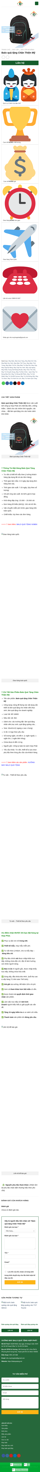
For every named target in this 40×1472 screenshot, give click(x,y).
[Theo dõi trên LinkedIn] (15, 1455)
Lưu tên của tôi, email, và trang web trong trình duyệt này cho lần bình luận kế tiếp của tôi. (20, 1275)
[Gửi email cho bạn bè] (15, 383)
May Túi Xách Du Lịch (14, 378)
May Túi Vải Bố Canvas (12, 376)
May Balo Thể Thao (20, 363)
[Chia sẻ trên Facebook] (7, 383)
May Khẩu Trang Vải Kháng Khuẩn (12, 369)
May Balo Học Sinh (7, 363)
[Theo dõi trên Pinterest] (11, 1455)
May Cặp (15, 49)
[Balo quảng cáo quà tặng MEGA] (10, 1311)
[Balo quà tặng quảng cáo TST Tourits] (30, 1311)
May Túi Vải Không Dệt (28, 376)
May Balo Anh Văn (30, 361)
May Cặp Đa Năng (27, 49)
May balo (4, 1442)
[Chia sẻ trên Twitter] (11, 383)
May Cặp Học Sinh (19, 367)
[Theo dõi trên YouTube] (19, 1455)
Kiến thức (4, 1431)
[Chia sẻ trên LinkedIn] (22, 383)
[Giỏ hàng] (36, 3)
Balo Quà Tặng (19, 361)
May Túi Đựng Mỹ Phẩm (18, 374)
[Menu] (2, 3)
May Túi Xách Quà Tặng (29, 378)
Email (7, 1262)
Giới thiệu (4, 1425)
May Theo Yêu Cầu (29, 369)
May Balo (11, 361)
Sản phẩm (4, 1428)
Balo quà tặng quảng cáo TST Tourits (29, 1324)
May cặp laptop (30, 367)
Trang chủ (5, 49)
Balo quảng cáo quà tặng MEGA (9, 1324)
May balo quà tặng (7, 1448)
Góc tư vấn (5, 1440)
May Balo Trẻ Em (11, 365)
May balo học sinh (7, 1445)
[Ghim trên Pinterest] (19, 383)
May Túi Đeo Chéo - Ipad (24, 372)
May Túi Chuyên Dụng (8, 372)
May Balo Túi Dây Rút (24, 365)
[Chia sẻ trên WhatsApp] (3, 383)
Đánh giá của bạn (11, 1227)
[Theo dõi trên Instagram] (7, 1455)
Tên (6, 1253)
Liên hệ (3, 1437)
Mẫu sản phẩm (6, 1434)
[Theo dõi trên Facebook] (3, 1455)
